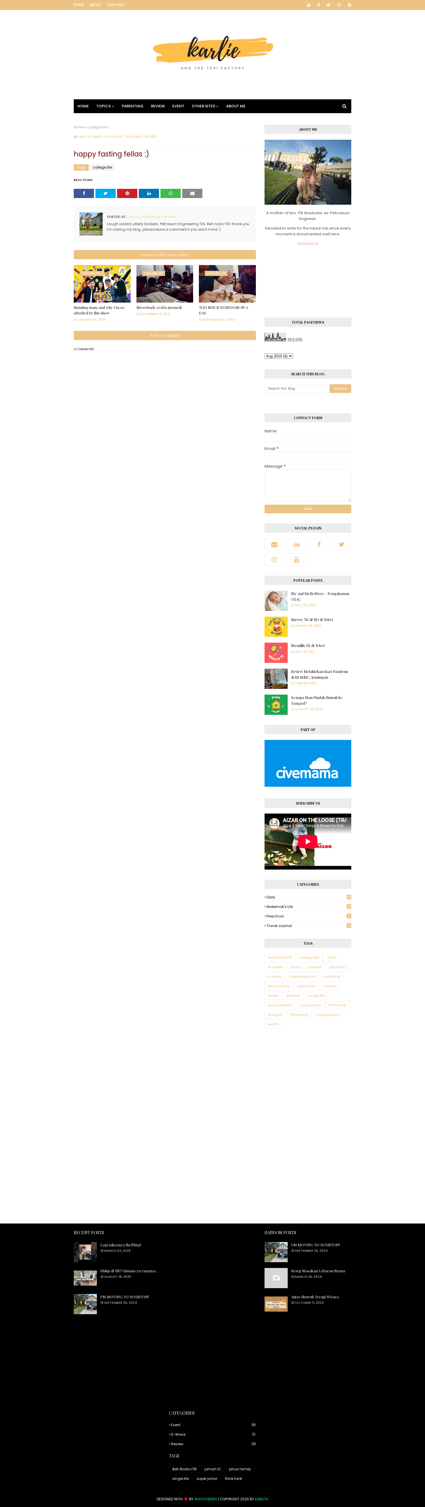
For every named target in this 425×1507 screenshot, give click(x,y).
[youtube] (309, 5)
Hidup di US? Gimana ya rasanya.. (128, 1270)
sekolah (293, 995)
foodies (314, 967)
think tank (337, 1005)
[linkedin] (297, 544)
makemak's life (309, 906)
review (273, 995)
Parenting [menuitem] (132, 106)
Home (79, 4)
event (295, 967)
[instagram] (339, 5)
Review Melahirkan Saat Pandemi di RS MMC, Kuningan (319, 674)
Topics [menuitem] (103, 106)
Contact (116, 4)
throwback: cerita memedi (159, 307)
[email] (274, 544)
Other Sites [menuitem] (203, 106)
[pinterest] (348, 5)
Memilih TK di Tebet (308, 645)
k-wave (274, 976)
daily (309, 897)
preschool (308, 916)
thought (275, 1014)
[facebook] (318, 5)
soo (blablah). (280, 1005)
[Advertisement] (308, 1126)
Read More (308, 243)
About (95, 4)
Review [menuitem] (158, 106)
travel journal (309, 925)
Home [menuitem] (83, 106)
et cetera (275, 967)
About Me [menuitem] (235, 106)
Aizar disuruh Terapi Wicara (315, 1296)
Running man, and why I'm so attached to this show (99, 310)
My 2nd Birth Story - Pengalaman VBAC (320, 596)
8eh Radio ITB (280, 957)
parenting (332, 976)
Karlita (261, 1499)
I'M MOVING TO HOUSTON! (124, 1296)
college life (97, 127)
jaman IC (337, 967)
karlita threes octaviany (100, 136)
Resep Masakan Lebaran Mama (318, 1270)
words (273, 1024)
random (330, 986)
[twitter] (328, 5)
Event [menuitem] (178, 106)
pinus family (279, 986)
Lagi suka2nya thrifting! (120, 1244)
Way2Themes (205, 1499)
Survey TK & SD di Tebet (312, 619)
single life (316, 995)
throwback (299, 1014)
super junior (311, 1005)
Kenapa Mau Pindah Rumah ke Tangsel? (317, 700)
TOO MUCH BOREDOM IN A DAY (223, 310)
